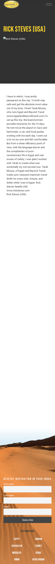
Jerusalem (16, 546)
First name (9, 484)
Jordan (38, 539)
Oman (17, 559)
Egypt (17, 539)
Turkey (38, 546)
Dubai (38, 553)
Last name (9, 495)
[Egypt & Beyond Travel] (18, 4)
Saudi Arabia (38, 559)
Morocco (16, 553)
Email (6, 506)
